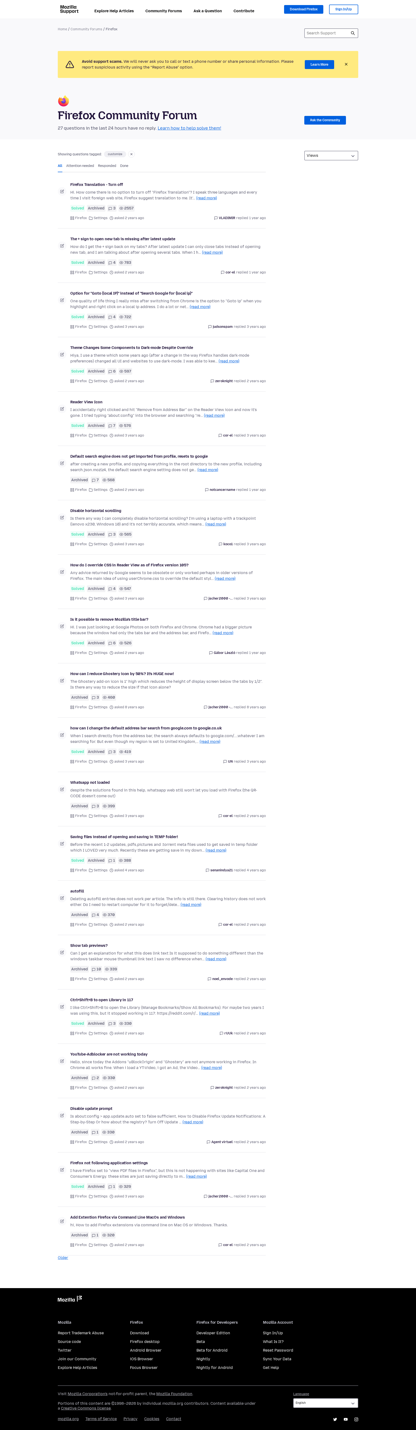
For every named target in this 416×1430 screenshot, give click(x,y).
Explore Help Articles (114, 11)
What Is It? (273, 1341)
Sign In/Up (343, 9)
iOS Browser (141, 1359)
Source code (69, 1341)
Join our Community (77, 1359)
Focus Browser (144, 1367)
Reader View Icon (86, 402)
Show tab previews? (89, 945)
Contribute (244, 11)
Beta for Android (212, 1350)
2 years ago (256, 381)
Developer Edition (213, 1333)
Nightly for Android (214, 1367)
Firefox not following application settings (109, 1163)
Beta (200, 1341)
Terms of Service (101, 1419)
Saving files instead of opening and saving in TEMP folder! (124, 837)
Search (353, 33)
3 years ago (256, 327)
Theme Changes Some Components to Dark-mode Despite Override (131, 347)
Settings (101, 218)
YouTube (346, 1419)
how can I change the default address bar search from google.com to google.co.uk (145, 728)
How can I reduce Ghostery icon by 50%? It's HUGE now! (122, 673)
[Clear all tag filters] (131, 154)
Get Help (271, 1367)
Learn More (319, 65)
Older (63, 1257)
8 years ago (256, 707)
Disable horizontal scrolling (95, 510)
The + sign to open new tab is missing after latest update (122, 239)
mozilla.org (68, 1419)
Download (139, 1333)
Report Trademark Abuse (81, 1333)
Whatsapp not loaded (90, 782)
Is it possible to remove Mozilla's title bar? (109, 619)
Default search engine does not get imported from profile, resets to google (139, 456)
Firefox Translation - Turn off (96, 184)
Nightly (203, 1359)
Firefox (81, 218)
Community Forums (163, 11)
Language (301, 1394)
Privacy (130, 1419)
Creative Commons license (86, 1408)
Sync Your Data (277, 1359)
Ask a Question (208, 11)
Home (62, 29)
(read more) (206, 198)
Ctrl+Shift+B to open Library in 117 (101, 1000)
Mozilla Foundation (174, 1394)
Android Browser (146, 1350)
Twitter (65, 1350)
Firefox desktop (145, 1341)
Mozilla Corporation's (88, 1394)
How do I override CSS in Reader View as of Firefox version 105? (129, 565)
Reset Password (278, 1350)
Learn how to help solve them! (189, 128)
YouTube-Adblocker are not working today (109, 1054)
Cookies (151, 1419)
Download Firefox (304, 9)
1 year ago (257, 218)
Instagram (356, 1419)
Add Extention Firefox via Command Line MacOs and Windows (127, 1217)
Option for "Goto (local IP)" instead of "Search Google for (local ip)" (131, 293)
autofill (77, 891)
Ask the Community (325, 120)
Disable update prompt (91, 1108)
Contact (173, 1419)
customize (115, 154)
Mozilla (70, 1299)
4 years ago (256, 870)
